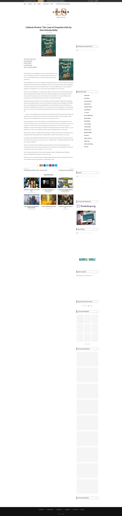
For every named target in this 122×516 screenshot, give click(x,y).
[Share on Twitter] (47, 165)
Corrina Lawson (88, 101)
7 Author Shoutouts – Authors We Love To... (56, 1)
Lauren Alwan (87, 124)
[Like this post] (41, 165)
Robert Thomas (88, 138)
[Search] (97, 4)
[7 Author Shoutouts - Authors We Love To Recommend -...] (87, 432)
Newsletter (46, 3)
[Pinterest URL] (80, 319)
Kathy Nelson (87, 118)
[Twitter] (94, 1)
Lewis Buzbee (87, 126)
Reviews (30, 3)
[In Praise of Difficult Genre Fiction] (48, 199)
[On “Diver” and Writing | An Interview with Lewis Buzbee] (48, 183)
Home (25, 3)
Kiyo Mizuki (87, 121)
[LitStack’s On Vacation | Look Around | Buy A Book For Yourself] (32, 183)
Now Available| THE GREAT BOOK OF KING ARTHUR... (32, 207)
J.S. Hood (86, 112)
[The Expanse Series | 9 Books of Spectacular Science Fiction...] (87, 368)
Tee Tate (50, 32)
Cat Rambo (86, 98)
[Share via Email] (56, 165)
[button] (44, 1)
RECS (35, 3)
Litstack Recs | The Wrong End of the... (65, 207)
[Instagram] (89, 1)
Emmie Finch (87, 104)
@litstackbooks (87, 344)
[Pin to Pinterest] (50, 165)
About (52, 3)
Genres (39, 3)
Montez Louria (87, 129)
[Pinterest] (91, 1)
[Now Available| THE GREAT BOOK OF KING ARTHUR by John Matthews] (32, 199)
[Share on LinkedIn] (53, 165)
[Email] (96, 1)
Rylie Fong (86, 141)
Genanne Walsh (88, 106)
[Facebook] (88, 1)
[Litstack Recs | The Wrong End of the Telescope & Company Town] (65, 199)
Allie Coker (86, 95)
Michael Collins (88, 132)
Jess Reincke (87, 109)
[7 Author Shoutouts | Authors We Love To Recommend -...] (87, 352)
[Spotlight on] (87, 400)
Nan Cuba (86, 135)
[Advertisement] (87, 33)
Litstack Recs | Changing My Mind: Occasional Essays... (65, 190)
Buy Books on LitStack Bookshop (63, 3)
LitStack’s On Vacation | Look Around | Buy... (31, 190)
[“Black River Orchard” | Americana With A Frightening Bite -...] (87, 416)
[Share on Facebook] (45, 165)
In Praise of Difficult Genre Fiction (48, 206)
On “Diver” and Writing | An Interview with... (48, 190)
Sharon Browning (88, 144)
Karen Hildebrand (88, 115)
